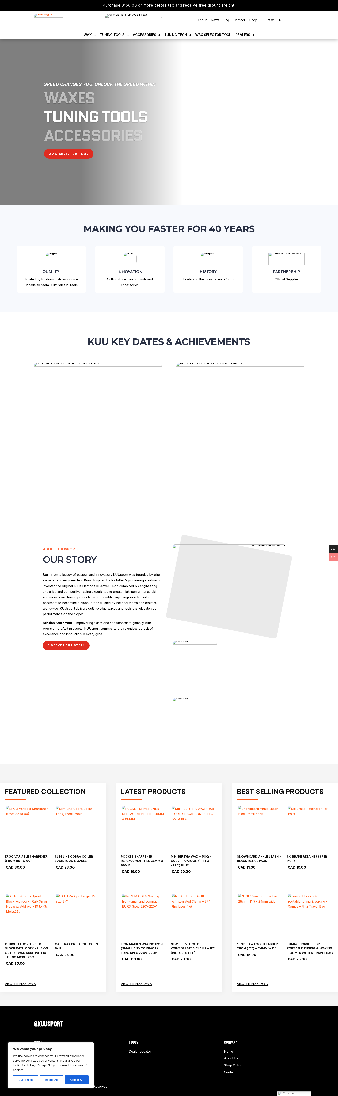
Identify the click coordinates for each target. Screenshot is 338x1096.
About (202, 20)
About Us (231, 1058)
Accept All (76, 1079)
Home (228, 1051)
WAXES (69, 98)
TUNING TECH (175, 35)
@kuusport (48, 1024)
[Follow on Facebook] (37, 1016)
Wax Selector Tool (69, 153)
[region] (51, 1065)
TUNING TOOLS (112, 35)
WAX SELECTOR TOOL (213, 35)
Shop (253, 20)
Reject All (51, 1079)
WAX (88, 35)
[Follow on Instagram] (45, 1016)
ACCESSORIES (144, 35)
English (290, 1093)
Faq (226, 20)
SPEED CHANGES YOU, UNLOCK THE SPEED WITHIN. (100, 84)
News (215, 20)
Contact (239, 20)
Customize (25, 1079)
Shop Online (233, 1065)
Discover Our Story (66, 645)
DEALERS (242, 35)
